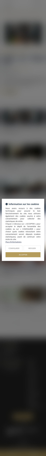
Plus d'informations (13, 242)
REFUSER (32, 248)
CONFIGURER (14, 248)
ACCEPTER (23, 255)
